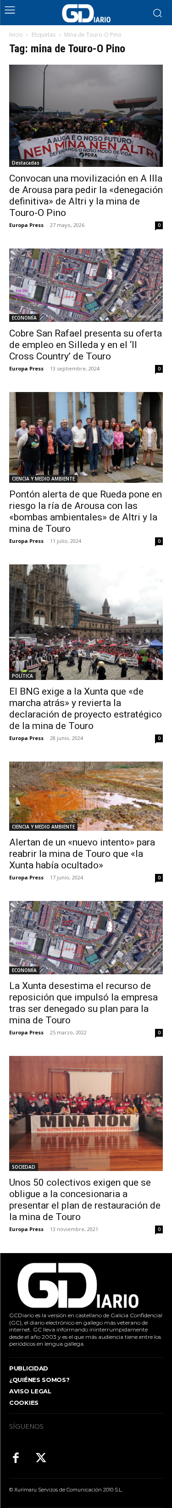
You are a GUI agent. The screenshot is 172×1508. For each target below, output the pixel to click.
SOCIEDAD (23, 1167)
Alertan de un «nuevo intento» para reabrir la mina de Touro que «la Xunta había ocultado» (82, 854)
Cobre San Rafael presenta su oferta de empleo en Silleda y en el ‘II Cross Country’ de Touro (85, 345)
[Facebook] (16, 1458)
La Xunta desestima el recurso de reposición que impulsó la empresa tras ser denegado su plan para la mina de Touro (83, 1003)
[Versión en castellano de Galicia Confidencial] (86, 13)
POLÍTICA (22, 676)
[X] (41, 1458)
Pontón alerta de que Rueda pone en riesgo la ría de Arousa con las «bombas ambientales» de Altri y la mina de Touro (85, 511)
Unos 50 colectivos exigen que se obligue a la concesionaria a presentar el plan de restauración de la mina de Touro (85, 1199)
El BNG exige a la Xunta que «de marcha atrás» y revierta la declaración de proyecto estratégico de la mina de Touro (85, 708)
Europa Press (26, 224)
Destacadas (25, 163)
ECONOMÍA (24, 318)
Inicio (16, 35)
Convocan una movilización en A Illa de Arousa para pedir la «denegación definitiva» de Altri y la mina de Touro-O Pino (86, 195)
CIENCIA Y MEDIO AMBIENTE (43, 478)
